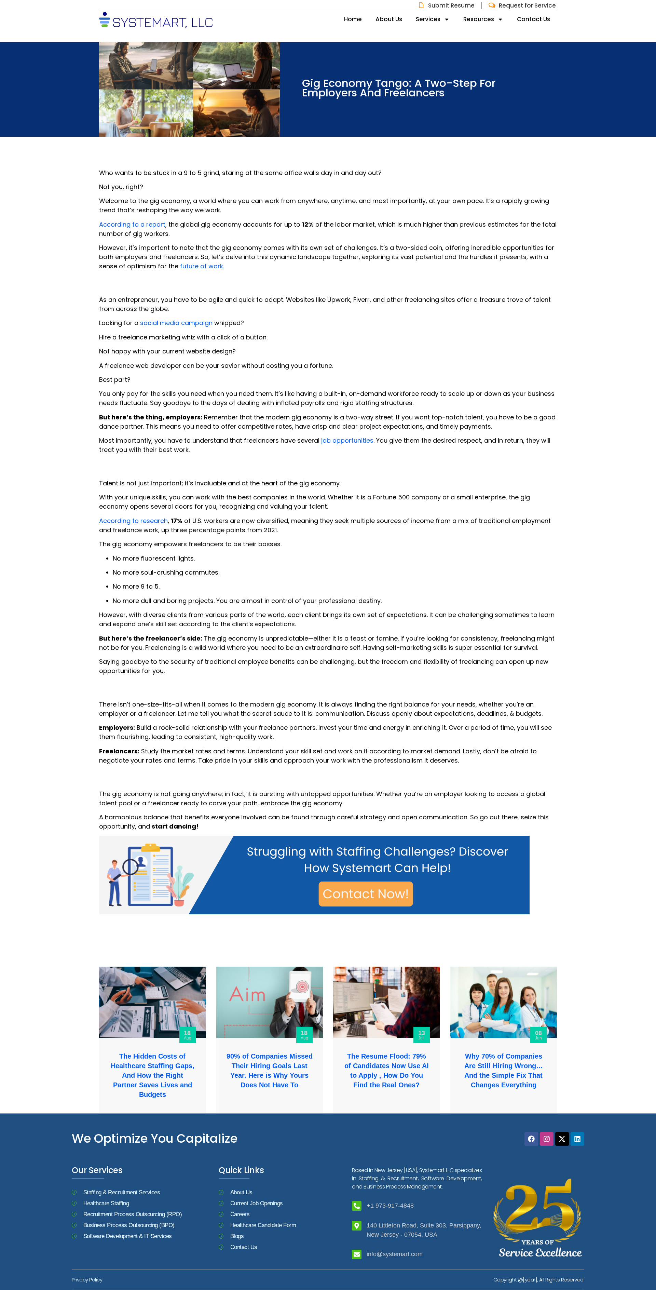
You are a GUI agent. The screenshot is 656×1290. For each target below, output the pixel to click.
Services (428, 19)
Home (353, 19)
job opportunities (347, 440)
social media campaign (176, 323)
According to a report (132, 224)
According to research (133, 520)
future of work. (202, 266)
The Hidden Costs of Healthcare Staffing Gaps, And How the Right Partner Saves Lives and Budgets (152, 1075)
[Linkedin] (577, 1139)
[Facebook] (531, 1139)
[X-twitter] (562, 1139)
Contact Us (533, 19)
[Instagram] (547, 1139)
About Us (388, 19)
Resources (478, 19)
